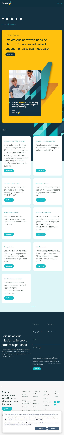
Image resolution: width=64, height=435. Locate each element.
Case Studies (46, 402)
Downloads (46, 405)
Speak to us (7, 409)
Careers (56, 396)
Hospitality (36, 403)
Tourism (35, 407)
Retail (34, 400)
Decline (53, 428)
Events (45, 391)
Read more (10, 54)
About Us (45, 398)
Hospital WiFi (25, 407)
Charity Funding (26, 410)
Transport (35, 396)
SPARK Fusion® (26, 391)
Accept (41, 428)
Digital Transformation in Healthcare (26, 401)
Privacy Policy (40, 364)
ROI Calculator (47, 395)
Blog (44, 409)
